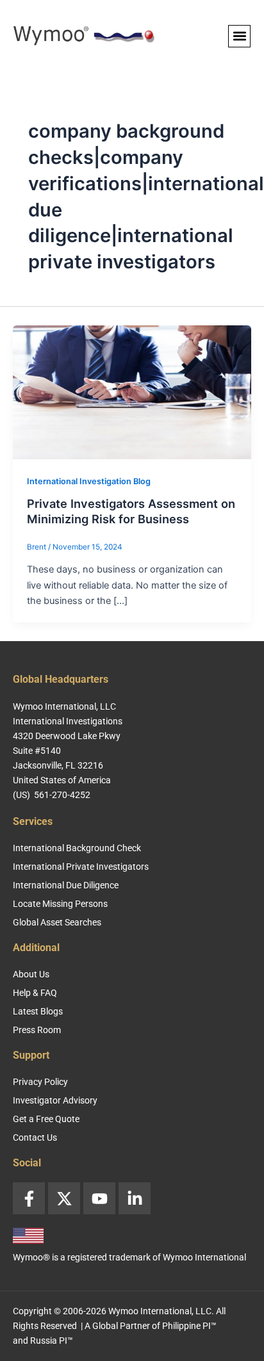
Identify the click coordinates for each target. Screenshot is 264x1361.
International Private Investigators (81, 866)
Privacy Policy (40, 1082)
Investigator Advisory (55, 1100)
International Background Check (77, 848)
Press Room (37, 1030)
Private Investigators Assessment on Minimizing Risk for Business (131, 511)
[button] (239, 36)
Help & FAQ (35, 993)
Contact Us (35, 1137)
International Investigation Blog (89, 481)
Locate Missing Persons (60, 904)
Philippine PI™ (189, 1326)
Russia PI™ (51, 1340)
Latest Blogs (38, 1011)
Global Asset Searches (57, 922)
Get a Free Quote (46, 1119)
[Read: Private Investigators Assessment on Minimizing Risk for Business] (132, 392)
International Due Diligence (66, 885)
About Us (31, 974)
